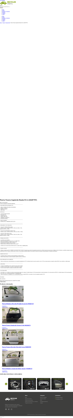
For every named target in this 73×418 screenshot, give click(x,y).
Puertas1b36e (8, 22)
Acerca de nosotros (28, 398)
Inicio (3, 9)
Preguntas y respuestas (6, 11)
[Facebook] (12, 409)
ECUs (41, 400)
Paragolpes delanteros (44, 401)
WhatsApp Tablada (59, 397)
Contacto (3, 13)
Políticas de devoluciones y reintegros (31, 401)
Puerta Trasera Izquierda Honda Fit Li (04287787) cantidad (10, 280)
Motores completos (43, 397)
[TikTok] (9, 409)
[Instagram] (6, 409)
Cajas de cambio (43, 398)
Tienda (3, 10)
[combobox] (5, 6)
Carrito (3, 14)
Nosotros (3, 12)
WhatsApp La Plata (59, 399)
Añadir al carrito (2, 281)
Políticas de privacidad (29, 400)
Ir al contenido (2, 0)
